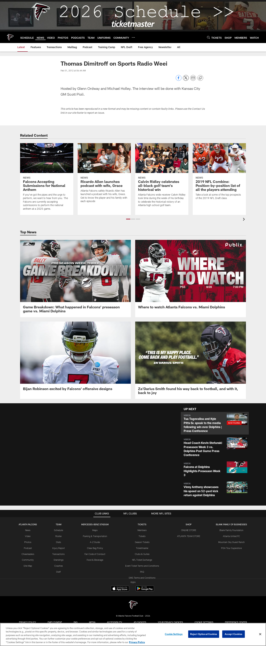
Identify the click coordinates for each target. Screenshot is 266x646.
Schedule (58, 530)
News (27, 530)
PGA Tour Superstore (231, 548)
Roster (58, 536)
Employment (55, 622)
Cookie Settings (204, 622)
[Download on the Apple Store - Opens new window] (120, 589)
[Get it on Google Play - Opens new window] (145, 590)
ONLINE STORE (188, 530)
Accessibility (114, 622)
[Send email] (193, 79)
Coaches (58, 565)
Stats (58, 542)
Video (28, 536)
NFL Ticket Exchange (142, 560)
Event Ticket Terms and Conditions (142, 565)
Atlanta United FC (231, 536)
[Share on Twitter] (186, 79)
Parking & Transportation (95, 536)
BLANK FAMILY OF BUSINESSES (231, 524)
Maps (95, 530)
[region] (133, 634)
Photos (27, 542)
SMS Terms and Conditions (142, 577)
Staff (58, 571)
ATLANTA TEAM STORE (188, 536)
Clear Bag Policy (95, 548)
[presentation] (244, 220)
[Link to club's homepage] (10, 37)
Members (142, 530)
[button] (128, 219)
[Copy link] (200, 78)
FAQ (142, 571)
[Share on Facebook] (178, 79)
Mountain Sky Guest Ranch (231, 542)
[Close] (260, 634)
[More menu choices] (133, 37)
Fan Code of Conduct (95, 554)
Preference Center (236, 622)
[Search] (208, 37)
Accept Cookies (233, 634)
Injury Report (58, 548)
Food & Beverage (95, 560)
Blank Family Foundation (231, 530)
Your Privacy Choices (170, 622)
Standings (59, 560)
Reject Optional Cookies (203, 634)
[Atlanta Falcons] (133, 605)
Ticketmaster (142, 548)
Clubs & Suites (142, 554)
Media (92, 622)
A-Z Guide (95, 542)
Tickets (142, 536)
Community (28, 560)
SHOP (189, 524)
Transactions (58, 554)
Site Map (28, 565)
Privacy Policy (27, 622)
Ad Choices (140, 622)
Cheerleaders (28, 554)
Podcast (28, 548)
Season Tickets (142, 542)
